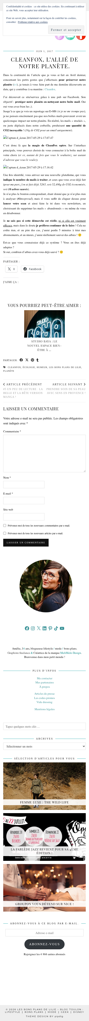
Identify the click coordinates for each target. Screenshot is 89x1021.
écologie (29, 367)
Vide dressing (44, 702)
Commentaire (12, 431)
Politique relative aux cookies (33, 22)
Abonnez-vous (44, 944)
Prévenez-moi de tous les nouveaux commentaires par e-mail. (39, 525)
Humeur (42, 367)
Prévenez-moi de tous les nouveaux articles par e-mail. (35, 533)
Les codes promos (44, 698)
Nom (7, 477)
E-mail (8, 493)
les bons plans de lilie (65, 367)
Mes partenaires (44, 682)
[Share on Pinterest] (32, 360)
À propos (44, 687)
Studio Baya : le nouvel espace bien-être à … (44, 345)
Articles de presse (44, 693)
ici (15, 84)
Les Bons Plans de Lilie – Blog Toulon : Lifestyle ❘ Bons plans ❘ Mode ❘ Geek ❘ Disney (44, 1010)
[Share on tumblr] (37, 360)
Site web (8, 509)
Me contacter (44, 678)
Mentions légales (45, 709)
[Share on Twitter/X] (27, 360)
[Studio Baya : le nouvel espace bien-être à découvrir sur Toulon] (44, 324)
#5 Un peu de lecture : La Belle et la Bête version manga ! (23, 390)
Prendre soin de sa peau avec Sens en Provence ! (66, 389)
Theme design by (44, 1016)
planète (8, 371)
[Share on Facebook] (21, 360)
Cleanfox (50, 89)
